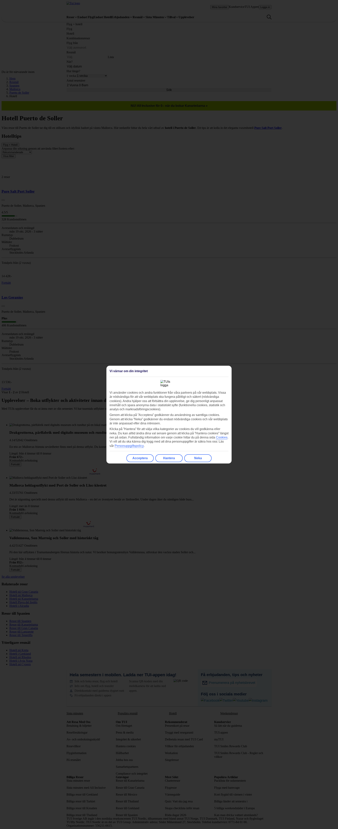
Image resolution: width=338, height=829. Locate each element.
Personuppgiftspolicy (129, 445)
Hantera (169, 458)
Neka (198, 458)
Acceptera (140, 458)
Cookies (221, 437)
